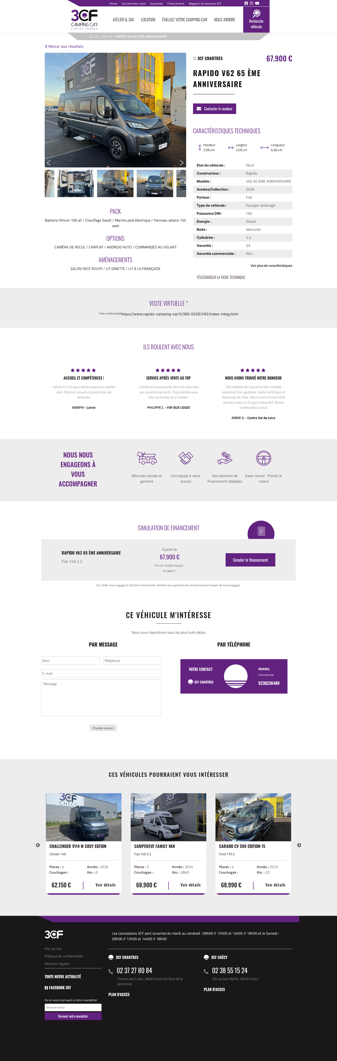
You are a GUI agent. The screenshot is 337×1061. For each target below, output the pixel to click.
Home (113, 3)
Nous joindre (224, 19)
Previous (50, 110)
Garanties (156, 3)
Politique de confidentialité (64, 956)
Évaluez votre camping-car (184, 19)
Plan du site (53, 948)
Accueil (94, 36)
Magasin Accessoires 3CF (205, 3)
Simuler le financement (250, 560)
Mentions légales (57, 963)
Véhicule (107, 36)
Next (182, 110)
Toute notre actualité (63, 976)
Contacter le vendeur (217, 108)
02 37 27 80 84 (134, 970)
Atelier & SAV (123, 19)
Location (148, 19)
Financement (175, 3)
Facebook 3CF (60, 987)
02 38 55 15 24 (230, 970)
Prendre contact (103, 728)
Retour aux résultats (65, 46)
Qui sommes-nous (134, 3)
